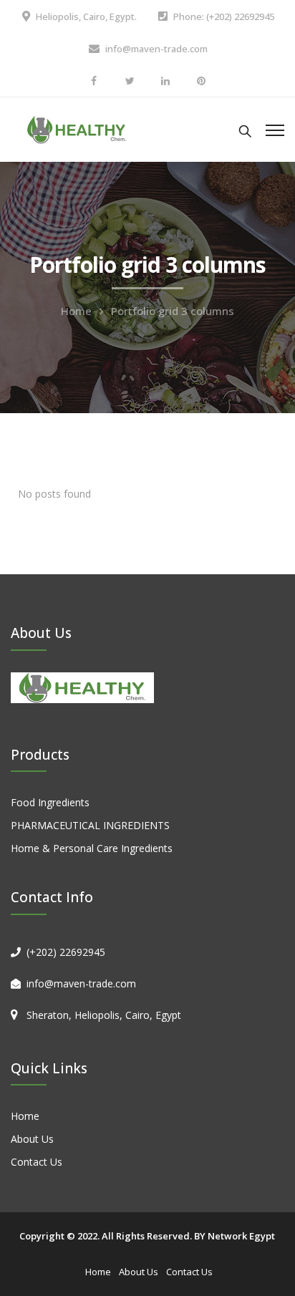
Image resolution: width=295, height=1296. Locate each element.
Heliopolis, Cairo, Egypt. (86, 16)
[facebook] (94, 80)
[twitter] (130, 80)
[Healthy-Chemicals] (77, 128)
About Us (32, 1139)
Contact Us (36, 1162)
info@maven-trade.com (156, 48)
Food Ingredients (50, 802)
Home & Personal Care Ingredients (92, 848)
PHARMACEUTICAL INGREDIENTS (90, 825)
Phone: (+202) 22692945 (223, 16)
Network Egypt (241, 1235)
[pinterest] (201, 80)
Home (76, 311)
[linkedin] (165, 80)
